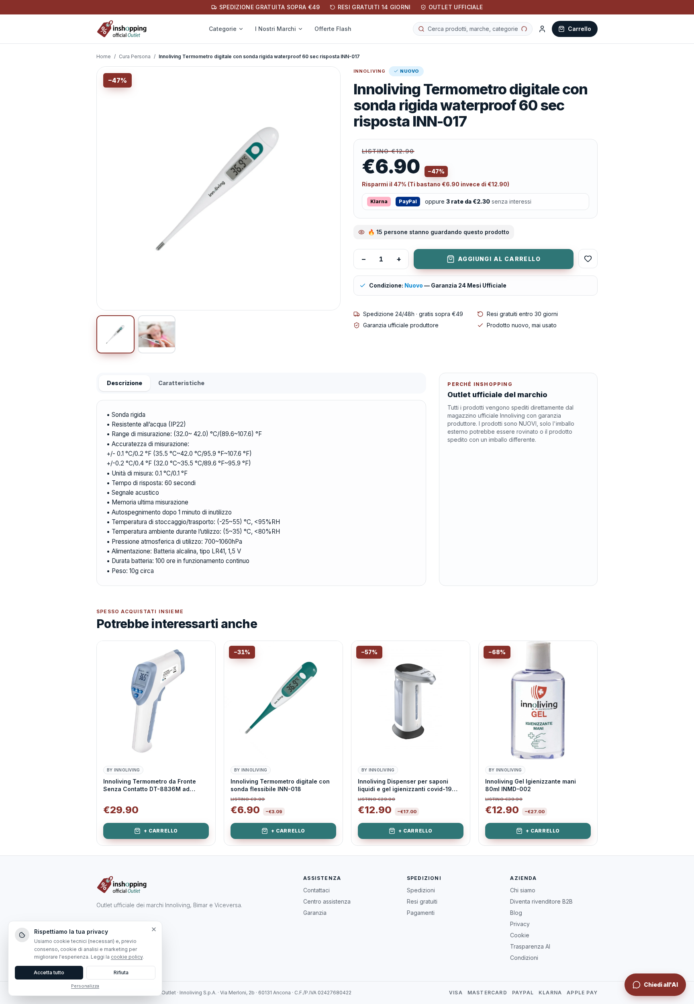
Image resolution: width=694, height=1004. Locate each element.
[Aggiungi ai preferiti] (203, 653)
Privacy (520, 923)
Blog (516, 912)
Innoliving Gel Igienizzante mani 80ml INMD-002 (530, 785)
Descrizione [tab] (124, 383)
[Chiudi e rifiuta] (154, 929)
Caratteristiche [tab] (181, 383)
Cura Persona (135, 56)
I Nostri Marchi (280, 28)
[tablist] (261, 383)
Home (103, 56)
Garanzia (315, 912)
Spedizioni (421, 890)
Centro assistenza (327, 901)
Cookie (519, 935)
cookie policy (127, 957)
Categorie (227, 28)
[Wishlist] (588, 258)
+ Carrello (161, 831)
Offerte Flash (337, 28)
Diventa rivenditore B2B (541, 901)
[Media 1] (115, 334)
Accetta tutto (49, 972)
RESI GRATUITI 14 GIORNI (374, 7)
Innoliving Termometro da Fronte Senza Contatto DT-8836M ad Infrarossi (149, 785)
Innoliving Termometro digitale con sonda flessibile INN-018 (280, 785)
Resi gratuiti (422, 901)
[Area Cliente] (542, 29)
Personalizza (85, 986)
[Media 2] (157, 334)
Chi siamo (522, 890)
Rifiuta (121, 972)
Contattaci (316, 890)
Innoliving (369, 71)
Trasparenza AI (530, 946)
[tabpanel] (261, 493)
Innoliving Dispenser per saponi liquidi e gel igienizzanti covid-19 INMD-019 (405, 785)
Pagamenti (421, 912)
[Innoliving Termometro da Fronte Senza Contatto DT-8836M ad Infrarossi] (156, 700)
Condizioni (524, 957)
